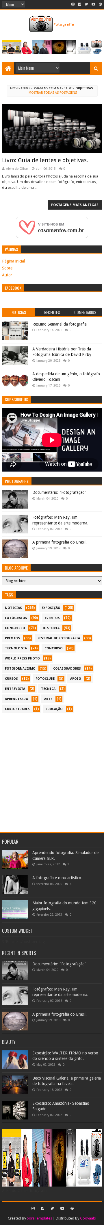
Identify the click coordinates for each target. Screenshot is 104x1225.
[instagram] (73, 4)
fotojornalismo (20, 668)
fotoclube (45, 679)
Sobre (7, 268)
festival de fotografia (59, 638)
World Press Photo (22, 658)
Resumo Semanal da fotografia (59, 324)
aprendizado (16, 699)
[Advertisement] (52, 772)
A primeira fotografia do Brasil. (59, 542)
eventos (52, 618)
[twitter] (86, 4)
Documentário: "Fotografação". (60, 492)
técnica (48, 689)
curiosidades (17, 709)
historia (51, 628)
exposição (51, 608)
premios (12, 638)
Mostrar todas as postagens (53, 93)
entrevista (15, 689)
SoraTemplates (39, 1218)
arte (48, 699)
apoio (75, 679)
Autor (7, 275)
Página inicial (13, 261)
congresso (15, 628)
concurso (53, 648)
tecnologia (16, 648)
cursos (11, 679)
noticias (13, 608)
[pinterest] (100, 4)
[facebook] (79, 4)
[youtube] (93, 4)
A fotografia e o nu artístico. (57, 877)
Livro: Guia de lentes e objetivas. (45, 160)
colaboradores (67, 668)
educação (54, 709)
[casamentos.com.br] (52, 236)
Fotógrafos (16, 618)
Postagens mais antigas (75, 205)
